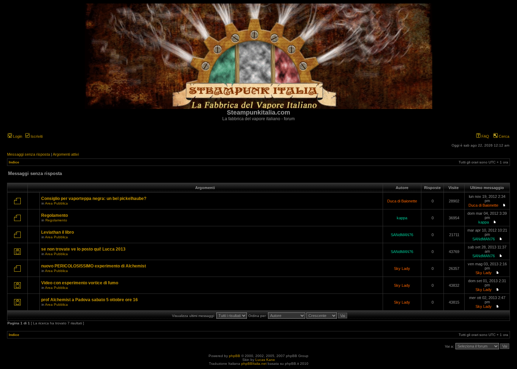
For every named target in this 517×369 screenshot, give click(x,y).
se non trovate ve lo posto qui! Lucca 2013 (83, 249)
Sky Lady (402, 268)
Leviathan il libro (57, 232)
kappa (402, 218)
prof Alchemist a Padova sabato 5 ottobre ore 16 (89, 299)
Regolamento (54, 215)
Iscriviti (36, 136)
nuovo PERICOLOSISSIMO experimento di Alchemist (93, 266)
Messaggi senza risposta (28, 154)
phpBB (234, 356)
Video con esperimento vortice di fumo (79, 282)
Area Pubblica (56, 203)
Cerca (503, 136)
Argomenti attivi (66, 154)
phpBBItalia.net (254, 363)
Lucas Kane (265, 360)
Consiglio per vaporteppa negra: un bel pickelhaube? (93, 198)
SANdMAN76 (402, 235)
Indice (14, 162)
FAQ (484, 136)
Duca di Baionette (402, 201)
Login (17, 136)
